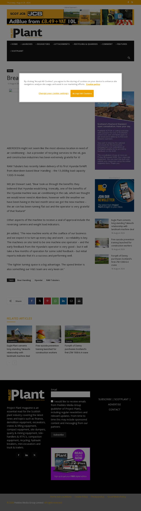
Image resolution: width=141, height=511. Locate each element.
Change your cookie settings (53, 93)
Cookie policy (93, 84)
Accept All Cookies (82, 93)
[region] (70, 87)
